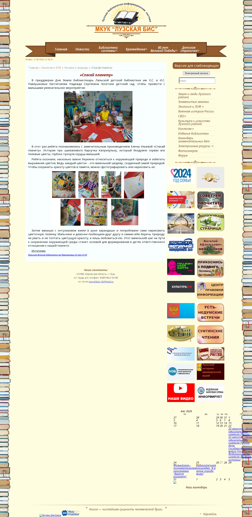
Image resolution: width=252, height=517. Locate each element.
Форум (182, 155)
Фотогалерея (188, 151)
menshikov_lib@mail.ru (101, 281)
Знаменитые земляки (193, 101)
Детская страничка (188, 49)
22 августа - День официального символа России (240, 431)
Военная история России (196, 111)
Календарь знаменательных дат (194, 139)
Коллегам (184, 128)
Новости (82, 49)
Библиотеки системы (108, 49)
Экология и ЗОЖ (189, 106)
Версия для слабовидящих (197, 65)
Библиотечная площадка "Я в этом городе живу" (206, 469)
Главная (61, 49)
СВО (181, 116)
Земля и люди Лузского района (194, 95)
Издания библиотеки (193, 133)
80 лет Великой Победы (163, 49)
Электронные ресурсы (194, 146)
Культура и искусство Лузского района (194, 122)
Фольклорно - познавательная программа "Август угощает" (184, 470)
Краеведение (135, 49)
